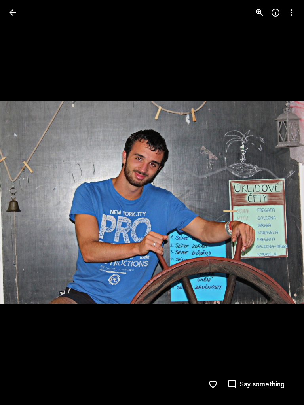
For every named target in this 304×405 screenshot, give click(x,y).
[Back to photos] (12, 12)
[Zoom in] (260, 13)
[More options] (291, 13)
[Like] (213, 384)
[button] (22, 202)
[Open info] (275, 13)
